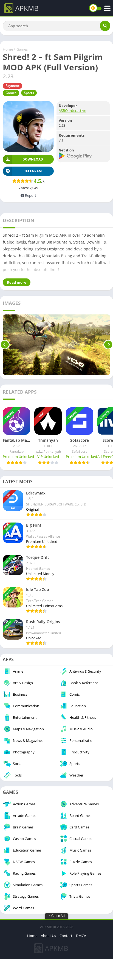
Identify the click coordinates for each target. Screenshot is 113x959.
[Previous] (5, 344)
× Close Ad (57, 916)
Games (22, 49)
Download (32, 159)
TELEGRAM (33, 171)
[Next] (108, 344)
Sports (29, 92)
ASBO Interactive (72, 110)
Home (8, 49)
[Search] (105, 26)
